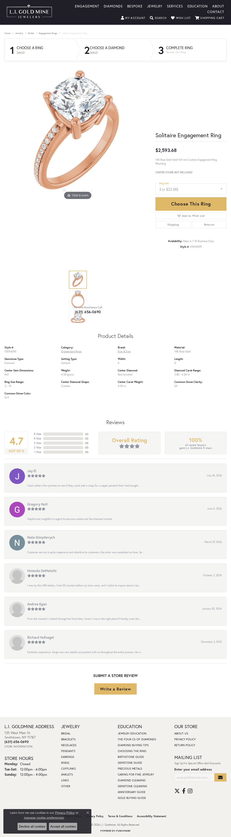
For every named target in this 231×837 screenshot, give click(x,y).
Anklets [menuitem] (67, 774)
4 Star (38, 438)
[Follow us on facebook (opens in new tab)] (183, 791)
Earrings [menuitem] (67, 757)
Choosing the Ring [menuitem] (132, 751)
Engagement (87, 6)
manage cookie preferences (44, 817)
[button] (133, 18)
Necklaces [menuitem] (68, 745)
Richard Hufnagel (40, 637)
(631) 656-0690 (88, 311)
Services (175, 6)
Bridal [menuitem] (65, 733)
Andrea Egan (37, 604)
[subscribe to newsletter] (220, 777)
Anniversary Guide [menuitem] (132, 792)
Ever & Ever (124, 351)
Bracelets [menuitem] (68, 739)
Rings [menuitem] (65, 763)
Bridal (31, 33)
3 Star (38, 443)
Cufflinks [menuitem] (68, 769)
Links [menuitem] (65, 780)
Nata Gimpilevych (41, 537)
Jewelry (154, 6)
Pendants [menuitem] (68, 751)
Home (7, 33)
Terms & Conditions (120, 816)
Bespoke (135, 6)
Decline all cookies (32, 826)
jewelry (19, 33)
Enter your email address (193, 769)
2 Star (38, 447)
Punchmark (123, 830)
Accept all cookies (63, 826)
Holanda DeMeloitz (42, 570)
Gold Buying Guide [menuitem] (132, 798)
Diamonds (113, 6)
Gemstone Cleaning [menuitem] (132, 786)
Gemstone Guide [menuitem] (130, 763)
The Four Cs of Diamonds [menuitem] (137, 739)
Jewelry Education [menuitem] (132, 733)
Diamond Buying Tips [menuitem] (133, 745)
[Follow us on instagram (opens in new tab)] (190, 791)
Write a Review (115, 689)
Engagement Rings (48, 33)
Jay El (31, 471)
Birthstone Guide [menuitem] (131, 757)
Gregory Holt (37, 504)
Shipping (173, 224)
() (86, 434)
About (218, 6)
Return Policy (184, 745)
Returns (209, 224)
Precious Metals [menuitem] (130, 769)
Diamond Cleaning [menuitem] (132, 780)
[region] (78, 133)
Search (21, 52)
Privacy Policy (185, 739)
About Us (181, 733)
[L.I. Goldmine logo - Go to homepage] (29, 12)
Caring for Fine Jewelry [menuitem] (136, 774)
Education (197, 6)
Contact (215, 11)
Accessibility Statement (151, 816)
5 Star (38, 434)
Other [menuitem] (65, 786)
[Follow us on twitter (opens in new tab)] (177, 791)
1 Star (38, 452)
